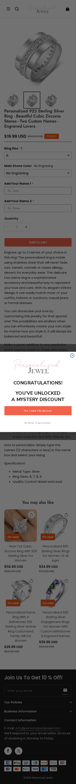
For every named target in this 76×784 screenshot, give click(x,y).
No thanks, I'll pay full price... (38, 422)
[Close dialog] (72, 355)
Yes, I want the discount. (38, 411)
